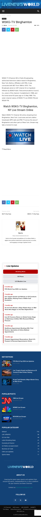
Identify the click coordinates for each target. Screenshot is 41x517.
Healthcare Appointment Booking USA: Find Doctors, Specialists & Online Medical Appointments (19, 330)
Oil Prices (20, 276)
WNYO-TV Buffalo (33, 214)
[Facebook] (4, 30)
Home (3, 15)
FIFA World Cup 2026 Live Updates (16, 289)
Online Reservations (16, 509)
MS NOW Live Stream (19, 416)
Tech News (6, 509)
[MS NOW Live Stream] (6, 419)
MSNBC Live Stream (19, 407)
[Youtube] (26, 500)
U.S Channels (7, 507)
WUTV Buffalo (6, 214)
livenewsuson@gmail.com (24, 487)
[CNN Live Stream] (6, 400)
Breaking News (20, 271)
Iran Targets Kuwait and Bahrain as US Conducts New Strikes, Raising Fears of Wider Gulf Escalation (20, 298)
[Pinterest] (12, 30)
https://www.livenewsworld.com (20, 235)
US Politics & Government (30, 509)
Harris (5, 25)
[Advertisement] (20, 54)
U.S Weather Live (20, 281)
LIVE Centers (16, 507)
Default (9, 15)
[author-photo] (20, 230)
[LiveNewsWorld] (20, 4)
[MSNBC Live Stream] (6, 409)
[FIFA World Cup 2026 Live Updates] (6, 363)
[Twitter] (8, 30)
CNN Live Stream (18, 398)
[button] (3, 11)
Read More (7, 149)
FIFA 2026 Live (20, 511)
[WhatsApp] (17, 30)
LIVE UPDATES (25, 507)
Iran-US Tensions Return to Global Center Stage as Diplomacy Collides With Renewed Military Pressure (20, 318)
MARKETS (33, 507)
